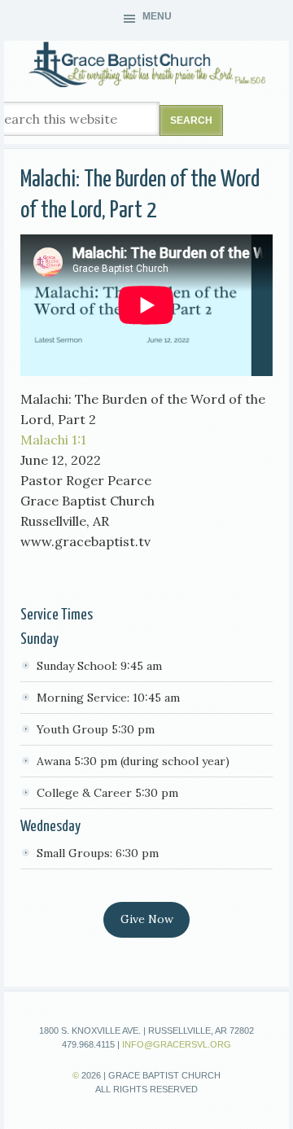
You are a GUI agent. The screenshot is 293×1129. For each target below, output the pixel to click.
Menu (157, 16)
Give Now (146, 919)
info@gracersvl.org (176, 1044)
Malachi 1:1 (53, 439)
